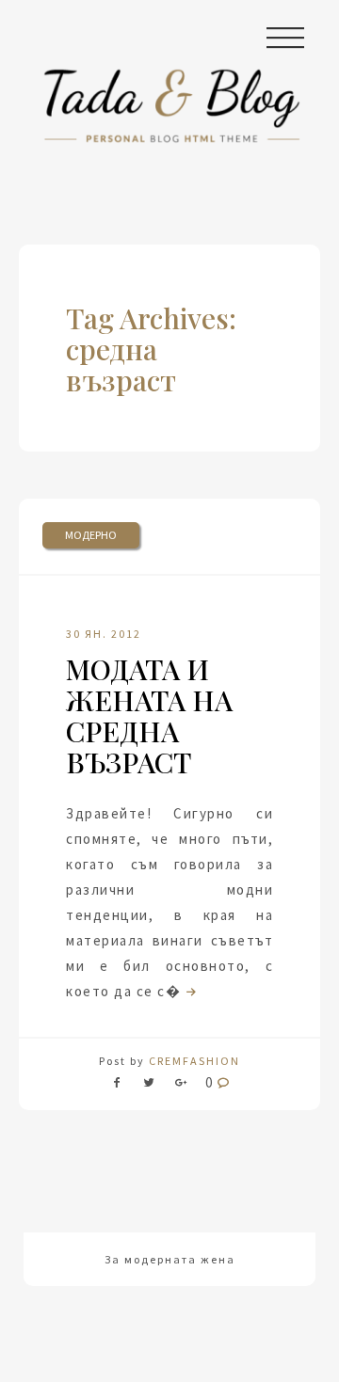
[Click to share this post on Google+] (181, 1086)
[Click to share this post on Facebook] (121, 1086)
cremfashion (194, 1061)
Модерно (91, 535)
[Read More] (189, 991)
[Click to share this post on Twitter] (149, 1086)
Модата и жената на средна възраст (149, 715)
